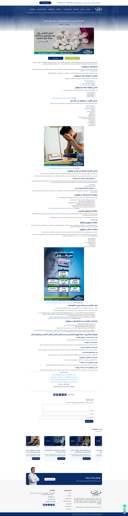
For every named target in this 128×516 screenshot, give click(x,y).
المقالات (58, 9)
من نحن (82, 9)
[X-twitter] (49, 505)
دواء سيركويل (59, 63)
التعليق (91, 410)
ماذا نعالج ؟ (76, 9)
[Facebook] (54, 505)
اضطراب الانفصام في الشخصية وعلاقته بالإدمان (62, 98)
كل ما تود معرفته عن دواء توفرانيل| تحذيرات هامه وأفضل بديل (62, 168)
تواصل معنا (32, 9)
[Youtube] (44, 505)
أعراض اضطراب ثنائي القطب (84, 85)
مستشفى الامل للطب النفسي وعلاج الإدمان (54, 331)
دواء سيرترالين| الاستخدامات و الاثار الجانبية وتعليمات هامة (59, 318)
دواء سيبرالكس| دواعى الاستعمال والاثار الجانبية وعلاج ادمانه (64, 379)
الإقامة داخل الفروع (41, 9)
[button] (65, 395)
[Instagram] (51, 505)
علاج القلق (85, 225)
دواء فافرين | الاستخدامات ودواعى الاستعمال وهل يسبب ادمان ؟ (58, 302)
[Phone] (124, 505)
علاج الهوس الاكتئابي (90, 82)
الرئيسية (88, 9)
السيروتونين (87, 70)
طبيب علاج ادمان (79, 235)
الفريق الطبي (51, 9)
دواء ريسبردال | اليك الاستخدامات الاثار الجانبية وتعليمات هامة (62, 208)
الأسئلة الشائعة (68, 506)
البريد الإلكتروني (90, 417)
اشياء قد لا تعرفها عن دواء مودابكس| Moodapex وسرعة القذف (64, 377)
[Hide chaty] (124, 512)
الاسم (92, 413)
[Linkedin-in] (46, 505)
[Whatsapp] (124, 509)
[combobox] (32, 2)
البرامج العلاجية (67, 9)
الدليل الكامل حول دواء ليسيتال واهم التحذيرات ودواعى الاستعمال (64, 381)
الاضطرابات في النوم (91, 107)
